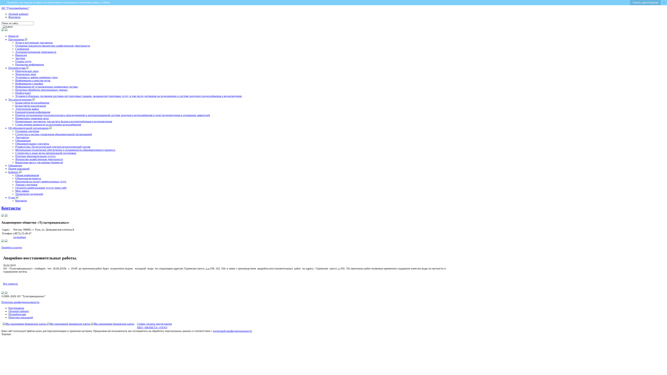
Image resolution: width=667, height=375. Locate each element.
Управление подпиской (29, 194)
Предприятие (16, 39)
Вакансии (21, 55)
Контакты (14, 17)
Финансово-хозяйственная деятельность (39, 159)
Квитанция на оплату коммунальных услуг (41, 181)
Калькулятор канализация (30, 105)
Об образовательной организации (28, 128)
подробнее (19, 237)
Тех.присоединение (20, 99)
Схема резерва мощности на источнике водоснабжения (48, 124)
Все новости (10, 283)
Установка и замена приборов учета (36, 77)
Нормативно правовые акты (32, 118)
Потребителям (17, 67)
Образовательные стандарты (32, 143)
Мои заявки (22, 190)
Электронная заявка (27, 108)
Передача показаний (21, 317)
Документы (22, 137)
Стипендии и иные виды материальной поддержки (45, 153)
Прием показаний (19, 168)
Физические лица (25, 74)
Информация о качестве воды (32, 80)
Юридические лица (26, 71)
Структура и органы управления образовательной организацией (53, 134)
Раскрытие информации (29, 64)
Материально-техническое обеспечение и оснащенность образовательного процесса (65, 149)
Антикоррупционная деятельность (35, 52)
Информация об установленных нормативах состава (46, 86)
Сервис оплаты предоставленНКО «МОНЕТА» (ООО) (154, 325)
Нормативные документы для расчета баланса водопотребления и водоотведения (63, 121)
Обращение (15, 165)
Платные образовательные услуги (35, 156)
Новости (13, 36)
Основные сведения (27, 131)
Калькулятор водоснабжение (32, 102)
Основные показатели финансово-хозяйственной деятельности (52, 45)
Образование (23, 140)
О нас (12, 197)
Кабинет (13, 172)
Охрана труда (23, 61)
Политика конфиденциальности (20, 302)
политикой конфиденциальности (232, 331)
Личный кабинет (18, 13)
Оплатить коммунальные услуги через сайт (41, 187)
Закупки (20, 58)
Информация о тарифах (29, 83)
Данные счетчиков (26, 184)
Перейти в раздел (11, 247)
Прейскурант (23, 92)
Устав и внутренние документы (34, 42)
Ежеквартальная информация (32, 112)
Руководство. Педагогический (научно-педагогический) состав (52, 146)
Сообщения (22, 48)
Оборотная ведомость (28, 178)
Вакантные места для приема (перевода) (39, 162)
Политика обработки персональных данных (41, 89)
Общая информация (27, 175)
